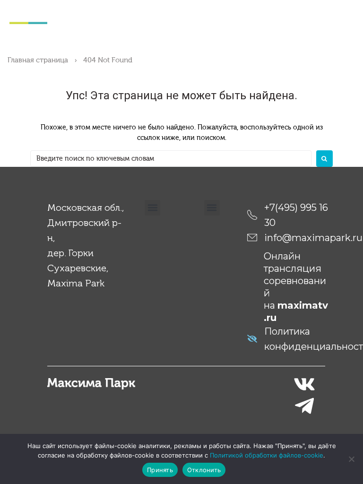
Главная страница (38, 60)
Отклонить (204, 470)
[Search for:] (170, 158)
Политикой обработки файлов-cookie (266, 455)
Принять (160, 470)
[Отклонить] (351, 459)
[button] (152, 208)
